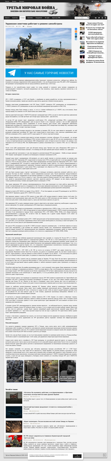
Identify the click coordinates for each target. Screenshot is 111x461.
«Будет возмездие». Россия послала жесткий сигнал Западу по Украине (49, 421)
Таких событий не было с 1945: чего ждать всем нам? (95, 38)
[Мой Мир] (76, 34)
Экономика (30, 18)
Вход (104, 1)
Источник (29, 26)
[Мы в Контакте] (95, 17)
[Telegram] (76, 39)
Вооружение (39, 18)
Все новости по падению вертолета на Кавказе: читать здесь (95, 42)
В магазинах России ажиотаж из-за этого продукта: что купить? (95, 47)
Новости (7, 18)
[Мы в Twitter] (99, 17)
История (47, 18)
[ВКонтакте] (76, 29)
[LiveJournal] (76, 37)
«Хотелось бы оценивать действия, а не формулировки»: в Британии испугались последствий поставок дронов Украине (48, 393)
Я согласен (77, 456)
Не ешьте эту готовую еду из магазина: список (95, 28)
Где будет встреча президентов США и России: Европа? (95, 56)
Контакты (21, 1)
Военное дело (28, 440)
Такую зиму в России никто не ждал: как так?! (95, 24)
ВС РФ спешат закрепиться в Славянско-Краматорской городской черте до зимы (47, 437)
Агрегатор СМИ (56, 18)
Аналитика (15, 18)
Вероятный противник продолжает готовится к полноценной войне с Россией (48, 408)
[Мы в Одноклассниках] (102, 17)
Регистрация (96, 1)
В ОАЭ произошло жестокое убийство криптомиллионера (95, 33)
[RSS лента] (105, 17)
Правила (14, 1)
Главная (7, 1)
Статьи (22, 18)
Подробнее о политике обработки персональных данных (42, 456)
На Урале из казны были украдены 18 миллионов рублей (95, 61)
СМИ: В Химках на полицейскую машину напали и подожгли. (95, 52)
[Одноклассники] (76, 32)
